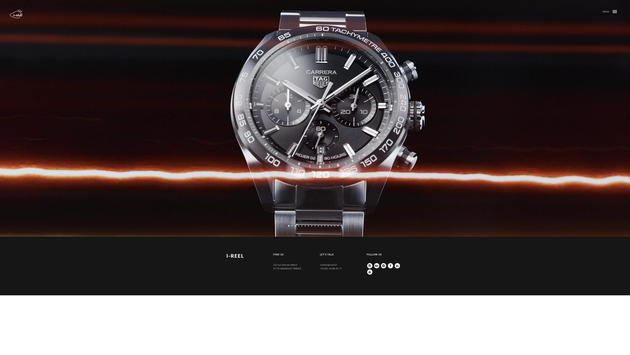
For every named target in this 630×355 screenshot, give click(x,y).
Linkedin (397, 264)
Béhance (376, 264)
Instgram (369, 264)
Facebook (390, 264)
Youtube (369, 271)
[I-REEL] (16, 14)
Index (592, 18)
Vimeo (383, 264)
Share (604, 18)
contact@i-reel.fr (328, 264)
